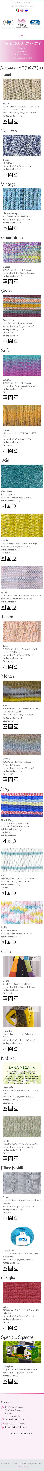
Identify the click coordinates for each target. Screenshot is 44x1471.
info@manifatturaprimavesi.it (23, 6)
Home (20, 48)
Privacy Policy (22, 1466)
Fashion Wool (20, 54)
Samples (20, 51)
